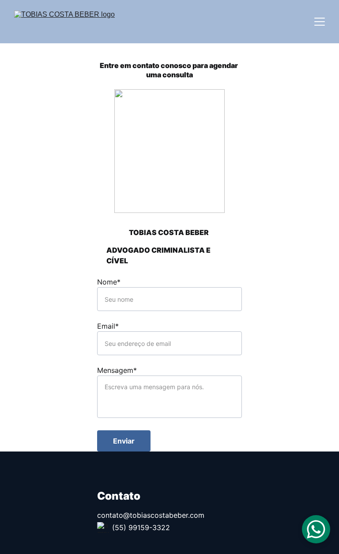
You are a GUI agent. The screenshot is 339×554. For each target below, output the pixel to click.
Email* (108, 326)
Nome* (109, 281)
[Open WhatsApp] (316, 529)
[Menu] (319, 22)
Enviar (124, 440)
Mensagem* (117, 370)
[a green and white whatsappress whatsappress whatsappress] (103, 527)
